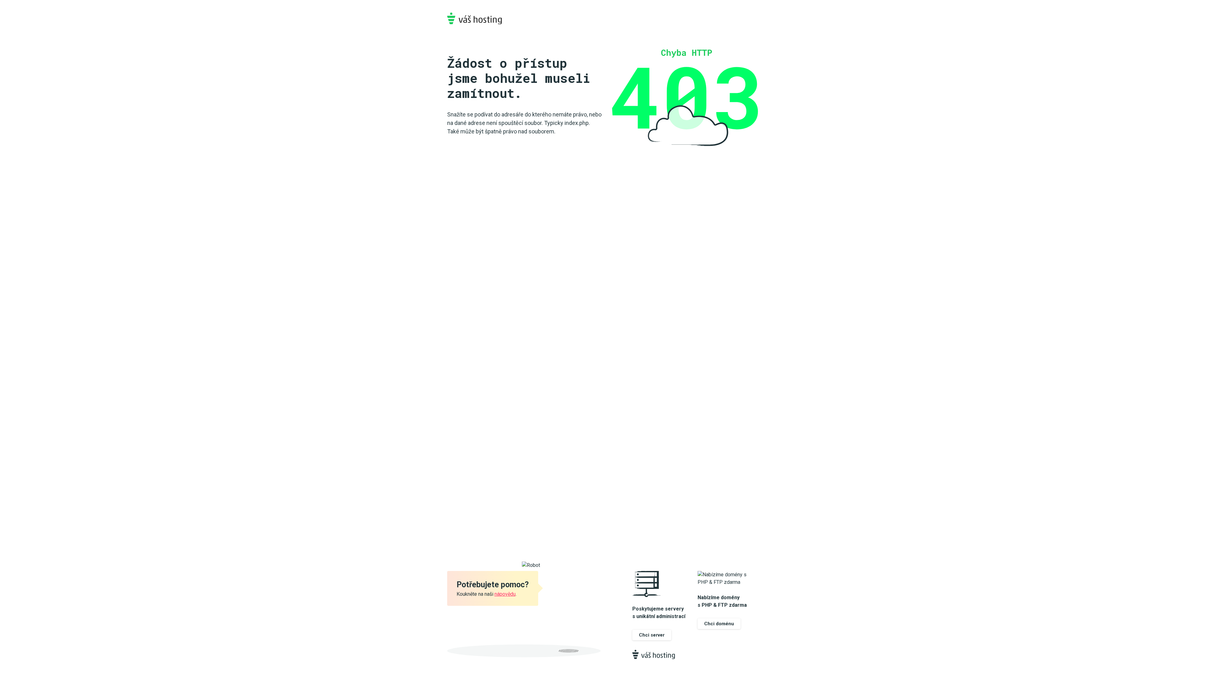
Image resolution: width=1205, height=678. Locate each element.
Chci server (652, 635)
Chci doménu (719, 624)
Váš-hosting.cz (474, 18)
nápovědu (505, 594)
